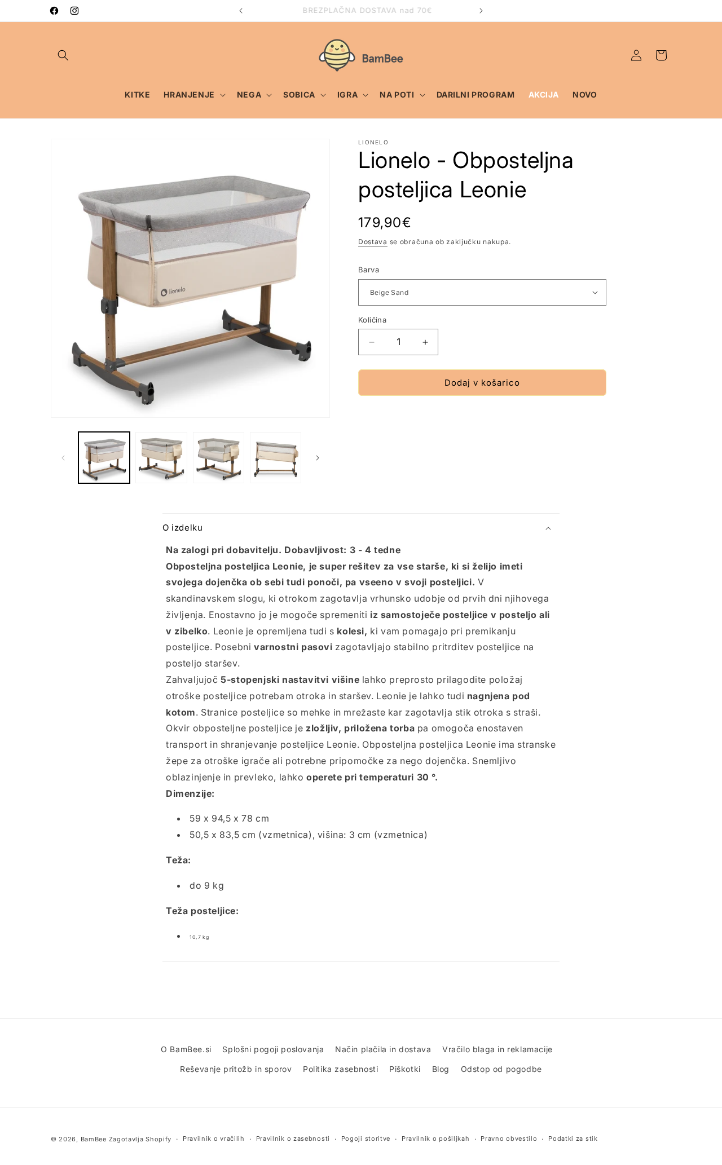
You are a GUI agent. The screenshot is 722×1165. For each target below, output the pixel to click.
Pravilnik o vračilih (214, 1138)
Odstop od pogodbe (501, 1069)
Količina (372, 319)
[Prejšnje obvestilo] (240, 10)
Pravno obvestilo (509, 1138)
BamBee (94, 1139)
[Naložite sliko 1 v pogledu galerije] (104, 457)
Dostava (373, 241)
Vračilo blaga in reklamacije (497, 1049)
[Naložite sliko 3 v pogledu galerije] (218, 457)
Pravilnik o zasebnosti (293, 1138)
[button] (63, 55)
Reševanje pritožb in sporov (236, 1069)
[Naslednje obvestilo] (481, 10)
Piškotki (405, 1069)
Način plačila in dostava (383, 1049)
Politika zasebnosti (340, 1069)
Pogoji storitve (366, 1138)
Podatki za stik (573, 1138)
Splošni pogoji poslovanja (273, 1049)
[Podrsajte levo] (63, 457)
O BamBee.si (186, 1049)
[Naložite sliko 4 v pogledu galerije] (275, 457)
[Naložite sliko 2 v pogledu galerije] (161, 457)
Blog (441, 1069)
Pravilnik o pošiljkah (436, 1138)
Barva (368, 269)
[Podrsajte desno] (317, 457)
